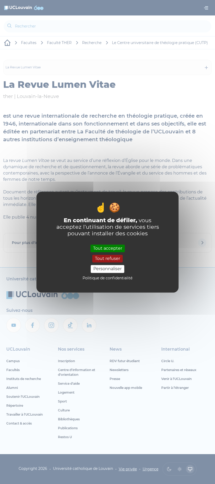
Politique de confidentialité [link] (107, 278)
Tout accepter (107, 248)
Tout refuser (107, 258)
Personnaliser (107, 269)
